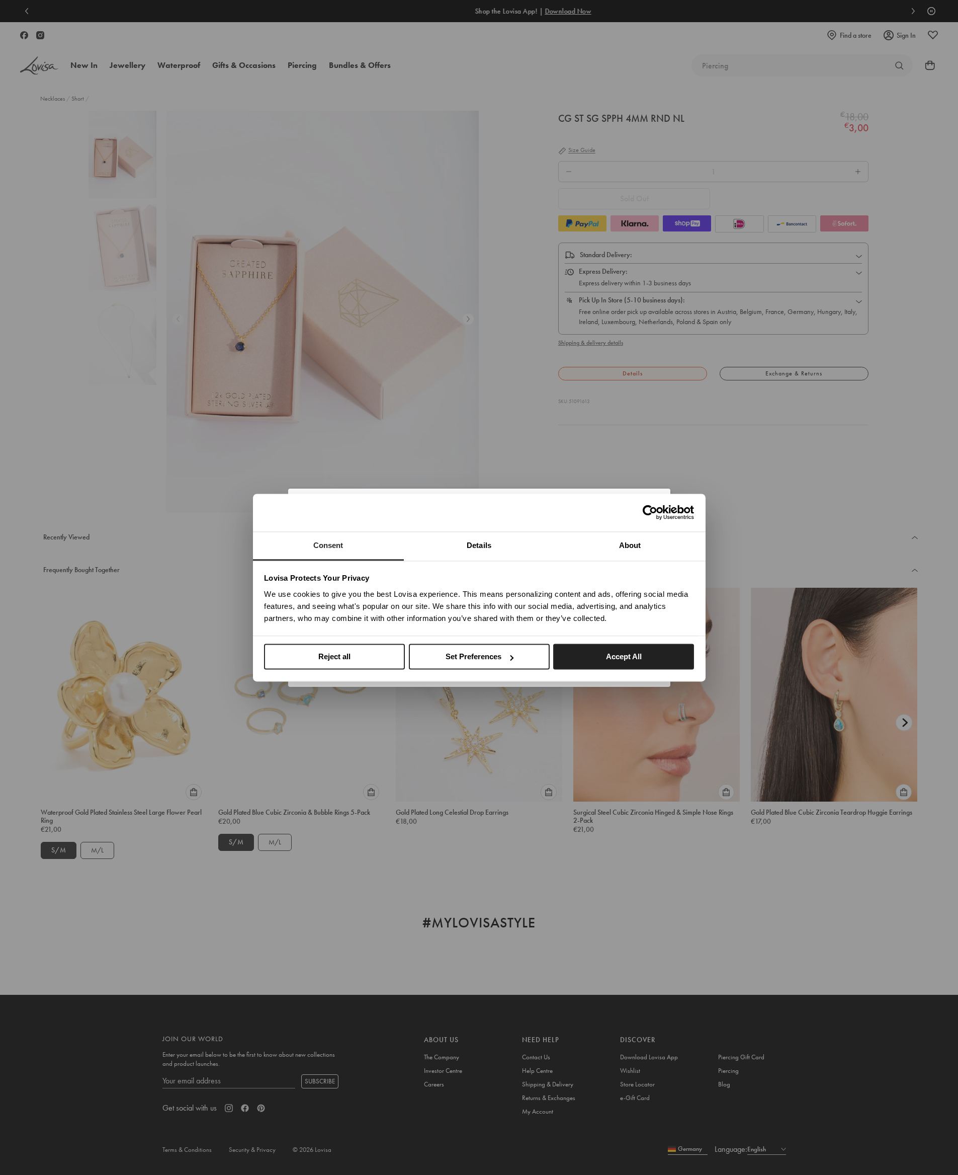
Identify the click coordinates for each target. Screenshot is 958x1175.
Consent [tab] (328, 545)
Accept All (624, 656)
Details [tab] (479, 545)
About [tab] (630, 545)
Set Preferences (473, 656)
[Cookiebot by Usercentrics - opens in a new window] (650, 512)
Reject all (334, 656)
